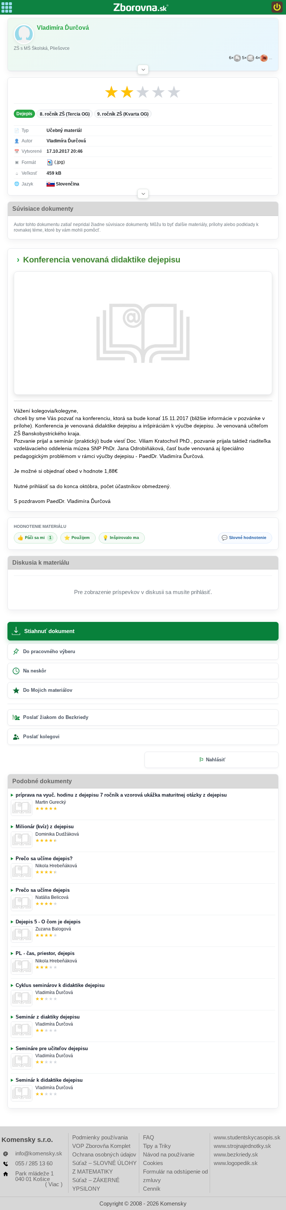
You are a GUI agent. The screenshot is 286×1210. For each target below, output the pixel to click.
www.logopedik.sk (236, 1163)
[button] (143, 69)
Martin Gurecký (50, 802)
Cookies (153, 1163)
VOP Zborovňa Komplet (101, 1146)
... (270, 58)
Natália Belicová (52, 897)
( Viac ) (54, 1184)
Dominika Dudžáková (57, 834)
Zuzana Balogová (53, 929)
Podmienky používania (100, 1137)
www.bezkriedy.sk (236, 1154)
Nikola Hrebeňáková (56, 865)
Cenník (152, 1188)
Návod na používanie (168, 1154)
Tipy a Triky (157, 1146)
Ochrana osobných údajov (104, 1154)
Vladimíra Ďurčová (54, 992)
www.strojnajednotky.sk (242, 1146)
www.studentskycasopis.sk (247, 1137)
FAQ (148, 1137)
